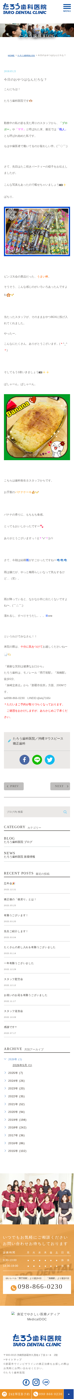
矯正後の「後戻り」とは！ (20, 899)
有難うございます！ (16, 915)
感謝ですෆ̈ (10, 1027)
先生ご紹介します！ (16, 931)
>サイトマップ (13, 1359)
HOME (11, 55)
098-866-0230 (40, 1286)
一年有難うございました (19, 963)
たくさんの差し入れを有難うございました (30, 947)
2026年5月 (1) (22, 1065)
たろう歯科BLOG (26, 55)
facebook (24, 760)
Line (37, 760)
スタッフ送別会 (13, 1011)
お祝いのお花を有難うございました (26, 995)
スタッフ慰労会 (13, 979)
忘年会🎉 (9, 883)
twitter (50, 760)
